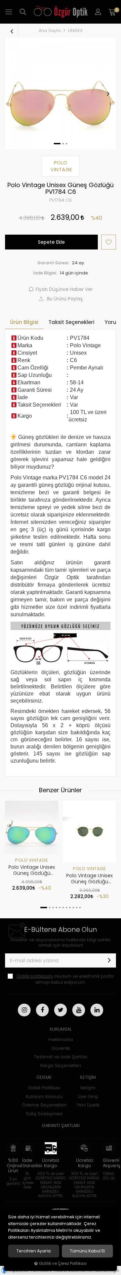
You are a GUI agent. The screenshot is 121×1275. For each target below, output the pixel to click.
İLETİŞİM (88, 1077)
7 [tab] (66, 907)
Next (108, 93)
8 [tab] (70, 907)
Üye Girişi (88, 1096)
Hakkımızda (60, 1039)
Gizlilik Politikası (44, 1088)
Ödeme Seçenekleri (44, 1105)
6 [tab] (63, 907)
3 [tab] (53, 907)
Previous (13, 93)
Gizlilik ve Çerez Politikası (63, 1264)
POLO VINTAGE (31, 860)
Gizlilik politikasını (34, 976)
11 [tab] (80, 907)
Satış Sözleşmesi (44, 1113)
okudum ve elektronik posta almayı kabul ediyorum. (65, 979)
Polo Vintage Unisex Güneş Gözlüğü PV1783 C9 (31, 870)
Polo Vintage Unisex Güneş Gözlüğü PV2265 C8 (89, 879)
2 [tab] (49, 907)
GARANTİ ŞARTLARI (61, 1125)
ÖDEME (44, 1077)
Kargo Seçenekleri (60, 1065)
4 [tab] (56, 907)
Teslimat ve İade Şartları (60, 1057)
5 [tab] (60, 907)
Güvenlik (60, 1048)
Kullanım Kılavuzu (44, 1096)
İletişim (87, 1088)
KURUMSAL (61, 1029)
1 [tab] (43, 907)
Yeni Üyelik (88, 1105)
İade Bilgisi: (45, 273)
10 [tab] (76, 907)
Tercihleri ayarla (33, 1251)
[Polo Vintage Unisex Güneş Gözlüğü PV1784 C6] (60, 93)
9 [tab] (73, 907)
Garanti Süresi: (53, 263)
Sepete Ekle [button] (51, 242)
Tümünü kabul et (87, 1251)
